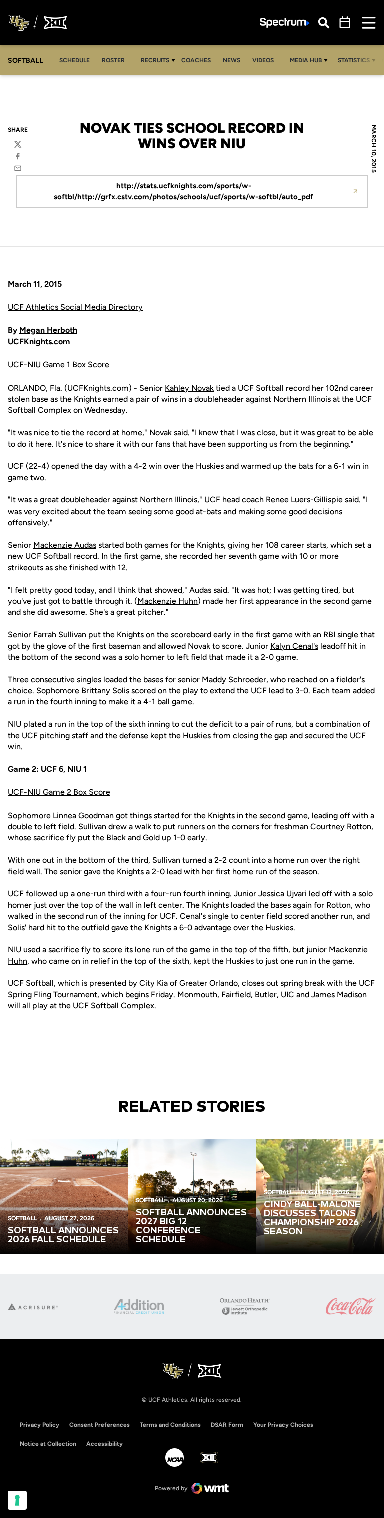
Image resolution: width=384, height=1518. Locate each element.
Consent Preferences (100, 1424)
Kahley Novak (189, 388)
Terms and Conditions (170, 1424)
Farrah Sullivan (60, 634)
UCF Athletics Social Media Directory (75, 307)
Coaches (196, 60)
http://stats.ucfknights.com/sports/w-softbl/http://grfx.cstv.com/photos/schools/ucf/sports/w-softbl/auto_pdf (184, 191)
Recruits (155, 60)
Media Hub (306, 60)
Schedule (75, 60)
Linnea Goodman (83, 815)
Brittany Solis (106, 690)
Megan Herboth (49, 330)
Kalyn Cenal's (294, 646)
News (231, 60)
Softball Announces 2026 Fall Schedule (63, 1235)
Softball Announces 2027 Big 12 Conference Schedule (191, 1226)
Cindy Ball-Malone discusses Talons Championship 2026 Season (312, 1218)
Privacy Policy (40, 1424)
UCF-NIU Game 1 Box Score (59, 364)
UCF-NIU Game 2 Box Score (59, 792)
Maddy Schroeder (234, 679)
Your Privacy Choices (284, 1424)
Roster (113, 60)
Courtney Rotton (341, 826)
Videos (263, 60)
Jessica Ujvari (282, 893)
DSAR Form (227, 1424)
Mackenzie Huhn (168, 601)
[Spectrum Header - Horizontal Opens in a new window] (285, 23)
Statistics (354, 60)
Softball (22, 1218)
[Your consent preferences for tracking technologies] (17, 1500)
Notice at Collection (48, 1443)
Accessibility (104, 1443)
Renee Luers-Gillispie (304, 499)
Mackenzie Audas (65, 545)
